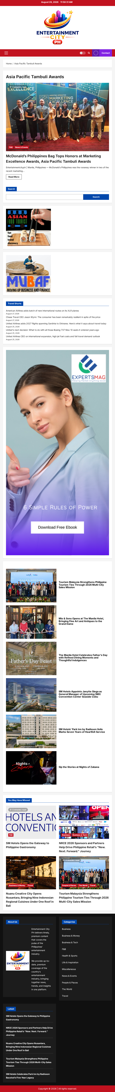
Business (66, 835)
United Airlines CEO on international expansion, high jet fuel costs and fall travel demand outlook (53, 336)
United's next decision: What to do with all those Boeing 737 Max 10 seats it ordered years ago (52, 330)
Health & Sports (69, 955)
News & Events (21, 147)
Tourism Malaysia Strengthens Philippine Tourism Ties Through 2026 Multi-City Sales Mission (84, 897)
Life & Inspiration (70, 962)
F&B (11, 147)
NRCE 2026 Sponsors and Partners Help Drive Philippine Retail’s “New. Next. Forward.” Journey (82, 847)
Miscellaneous (69, 969)
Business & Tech (80, 835)
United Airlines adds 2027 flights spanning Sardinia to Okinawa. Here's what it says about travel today (56, 323)
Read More (15, 177)
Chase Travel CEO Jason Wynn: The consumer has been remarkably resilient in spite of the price (53, 317)
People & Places (69, 885)
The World (83, 885)
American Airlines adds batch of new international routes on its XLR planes (42, 310)
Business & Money (17, 885)
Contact (106, 53)
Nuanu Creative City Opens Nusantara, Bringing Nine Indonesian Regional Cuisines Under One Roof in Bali (28, 1047)
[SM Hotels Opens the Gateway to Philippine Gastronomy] (31, 822)
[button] (6, 53)
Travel (30, 885)
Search (11, 189)
